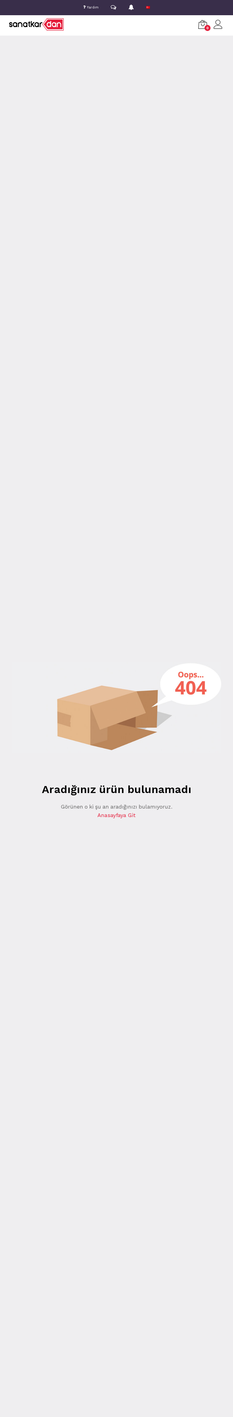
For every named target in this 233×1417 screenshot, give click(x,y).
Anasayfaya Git (116, 815)
